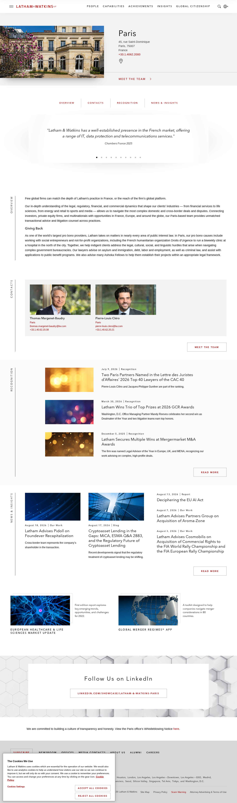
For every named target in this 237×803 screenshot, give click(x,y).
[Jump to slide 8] (130, 157)
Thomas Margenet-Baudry (47, 318)
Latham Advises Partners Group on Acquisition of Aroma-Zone (188, 518)
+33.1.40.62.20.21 (104, 329)
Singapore (154, 781)
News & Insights (164, 102)
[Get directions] (120, 61)
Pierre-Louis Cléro (107, 318)
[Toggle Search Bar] (219, 6)
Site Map (144, 792)
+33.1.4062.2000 (129, 54)
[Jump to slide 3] (106, 157)
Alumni (136, 752)
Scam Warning (178, 792)
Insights (164, 6)
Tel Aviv (166, 781)
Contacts (96, 102)
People (93, 6)
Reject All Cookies (92, 796)
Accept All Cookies (93, 788)
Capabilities (113, 6)
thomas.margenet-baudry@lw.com (48, 326)
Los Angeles (143, 777)
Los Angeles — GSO (191, 777)
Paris (32, 322)
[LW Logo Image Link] (36, 6)
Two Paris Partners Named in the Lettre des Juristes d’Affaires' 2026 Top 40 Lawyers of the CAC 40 (147, 377)
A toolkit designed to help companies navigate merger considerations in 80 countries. (198, 610)
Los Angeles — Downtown (165, 777)
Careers (153, 752)
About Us (117, 752)
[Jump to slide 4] (111, 157)
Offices (67, 752)
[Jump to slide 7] (125, 157)
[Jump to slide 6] (120, 157)
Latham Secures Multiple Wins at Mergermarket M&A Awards (149, 441)
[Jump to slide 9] (135, 157)
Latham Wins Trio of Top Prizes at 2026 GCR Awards (148, 407)
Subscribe (21, 752)
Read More (210, 472)
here (176, 728)
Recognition (127, 102)
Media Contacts (92, 752)
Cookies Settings (16, 786)
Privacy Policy (160, 792)
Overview (66, 102)
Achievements (140, 6)
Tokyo (175, 781)
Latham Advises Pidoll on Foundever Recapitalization (49, 533)
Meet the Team (207, 347)
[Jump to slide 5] (116, 157)
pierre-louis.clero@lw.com (109, 326)
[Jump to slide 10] (140, 157)
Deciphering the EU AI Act (180, 499)
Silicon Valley (140, 781)
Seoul (128, 781)
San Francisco (116, 781)
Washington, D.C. (194, 781)
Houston (121, 777)
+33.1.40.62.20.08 (39, 329)
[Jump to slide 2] (101, 157)
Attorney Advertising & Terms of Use (208, 792)
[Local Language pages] (225, 6)
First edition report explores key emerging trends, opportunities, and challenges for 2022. (92, 610)
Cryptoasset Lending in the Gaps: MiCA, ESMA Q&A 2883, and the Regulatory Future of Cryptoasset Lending (116, 538)
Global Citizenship (193, 6)
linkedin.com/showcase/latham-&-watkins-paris (118, 693)
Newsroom (48, 752)
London (132, 777)
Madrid (207, 777)
